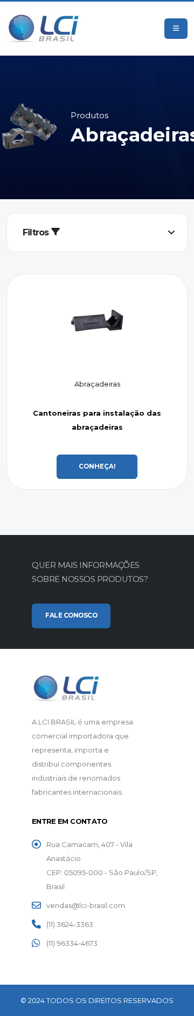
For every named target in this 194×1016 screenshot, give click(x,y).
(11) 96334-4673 (72, 943)
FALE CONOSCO (71, 615)
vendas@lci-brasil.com (85, 905)
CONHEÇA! (97, 466)
